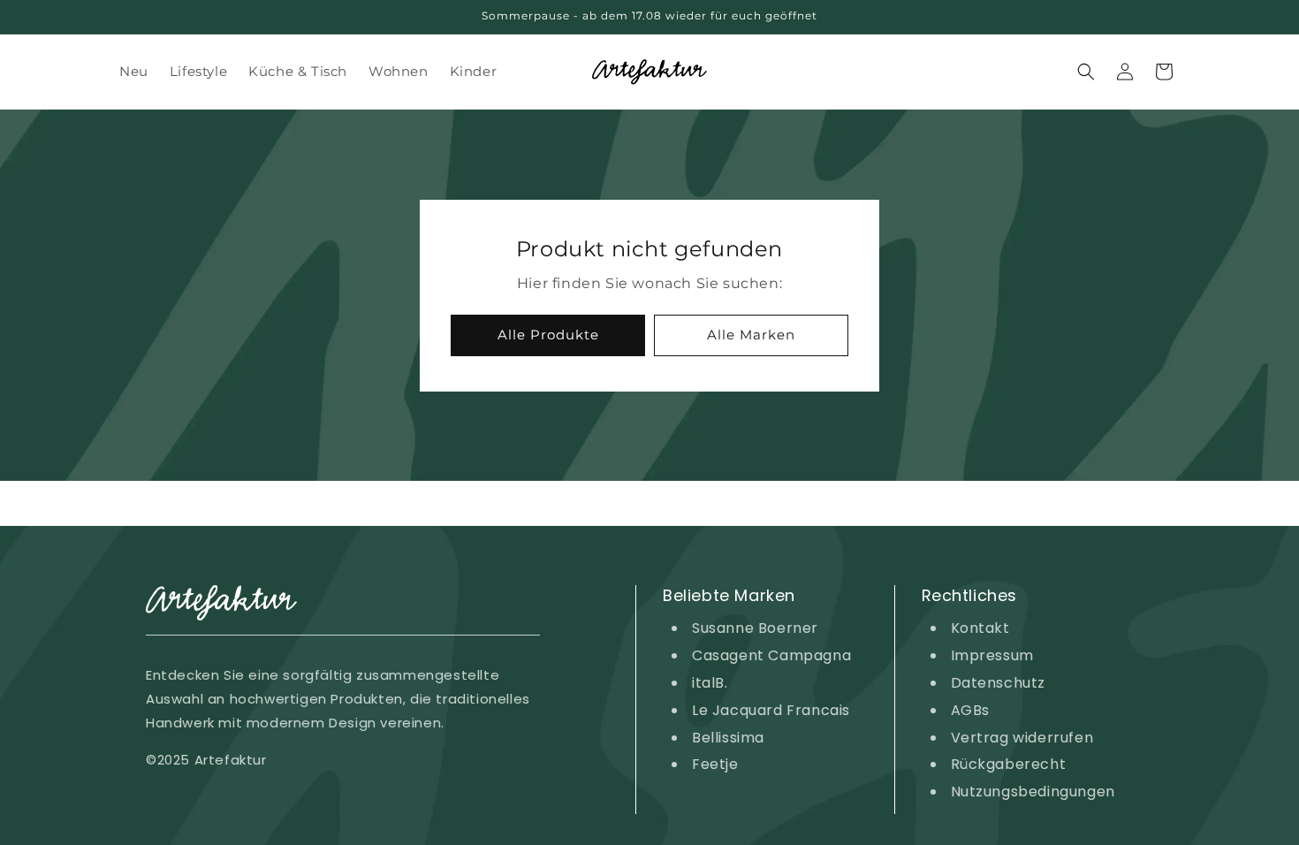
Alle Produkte (548, 334)
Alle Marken (751, 334)
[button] (1086, 71)
